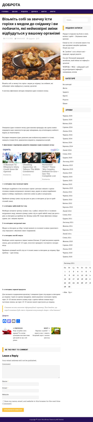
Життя (43, 11)
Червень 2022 (67, 195)
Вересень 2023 (68, 169)
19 (82, 279)
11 (78, 275)
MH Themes (60, 419)
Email (5, 387)
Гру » (70, 292)
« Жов (65, 292)
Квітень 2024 (67, 142)
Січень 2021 (67, 237)
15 (65, 279)
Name (5, 381)
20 (86, 279)
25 (78, 282)
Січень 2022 (67, 214)
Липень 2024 (67, 131)
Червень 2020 (67, 252)
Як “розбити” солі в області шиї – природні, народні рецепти (74, 52)
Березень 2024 (68, 146)
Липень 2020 (67, 249)
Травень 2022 (67, 199)
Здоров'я (32, 38)
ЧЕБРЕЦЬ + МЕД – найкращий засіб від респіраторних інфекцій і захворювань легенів (75, 69)
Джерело (5, 315)
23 (69, 282)
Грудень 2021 (67, 218)
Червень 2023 (67, 176)
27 (86, 282)
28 (90, 282)
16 (69, 279)
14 (90, 275)
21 (90, 279)
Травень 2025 (67, 119)
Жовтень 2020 (68, 241)
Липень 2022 (67, 191)
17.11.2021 (9, 38)
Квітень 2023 (67, 184)
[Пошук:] (76, 20)
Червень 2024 (67, 134)
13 (86, 275)
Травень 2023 (67, 180)
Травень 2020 (67, 256)
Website (5, 394)
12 (82, 275)
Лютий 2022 (67, 210)
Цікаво (15, 11)
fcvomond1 (20, 38)
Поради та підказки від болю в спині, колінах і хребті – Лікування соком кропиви (75, 36)
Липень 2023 (67, 172)
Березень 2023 (68, 188)
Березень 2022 (68, 207)
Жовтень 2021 (68, 226)
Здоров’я (34, 11)
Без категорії (67, 84)
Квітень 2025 (67, 123)
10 (73, 275)
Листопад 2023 (68, 161)
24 (74, 282)
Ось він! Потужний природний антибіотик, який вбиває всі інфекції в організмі (76, 60)
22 (65, 282)
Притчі (52, 11)
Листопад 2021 (68, 222)
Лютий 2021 (67, 233)
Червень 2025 (67, 116)
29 (65, 286)
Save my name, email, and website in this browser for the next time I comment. (31, 402)
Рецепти (24, 11)
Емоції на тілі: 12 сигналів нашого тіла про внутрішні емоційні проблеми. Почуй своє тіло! (76, 45)
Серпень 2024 (67, 127)
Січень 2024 (67, 153)
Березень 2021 (68, 229)
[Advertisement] (31, 110)
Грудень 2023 (67, 157)
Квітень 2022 (67, 203)
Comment (6, 364)
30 (69, 286)
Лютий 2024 (67, 150)
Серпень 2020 (67, 245)
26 (82, 282)
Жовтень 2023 (68, 165)
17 (73, 279)
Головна (5, 11)
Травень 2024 (67, 138)
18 (78, 279)
